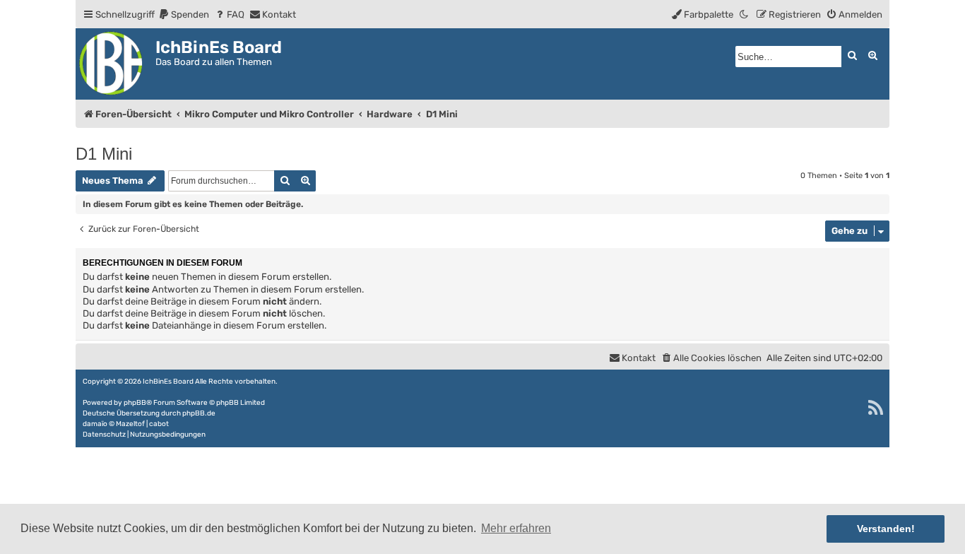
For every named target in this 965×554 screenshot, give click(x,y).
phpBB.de (198, 413)
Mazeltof (130, 424)
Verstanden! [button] (886, 528)
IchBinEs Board (168, 381)
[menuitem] (183, 14)
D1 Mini (104, 153)
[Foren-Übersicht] (115, 64)
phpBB (135, 403)
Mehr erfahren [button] (516, 528)
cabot (159, 424)
